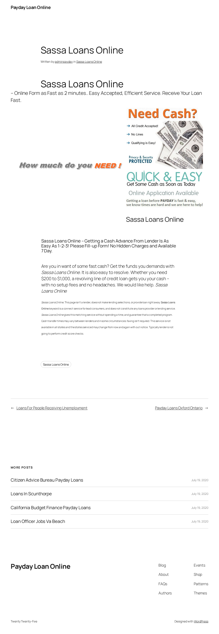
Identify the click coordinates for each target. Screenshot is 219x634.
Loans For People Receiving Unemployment (51, 407)
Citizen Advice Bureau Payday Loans (47, 480)
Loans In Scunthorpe (31, 493)
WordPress (201, 621)
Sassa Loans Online (89, 62)
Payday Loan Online (30, 7)
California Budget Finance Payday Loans (51, 507)
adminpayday (64, 62)
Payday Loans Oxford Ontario (179, 407)
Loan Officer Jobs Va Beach (38, 521)
